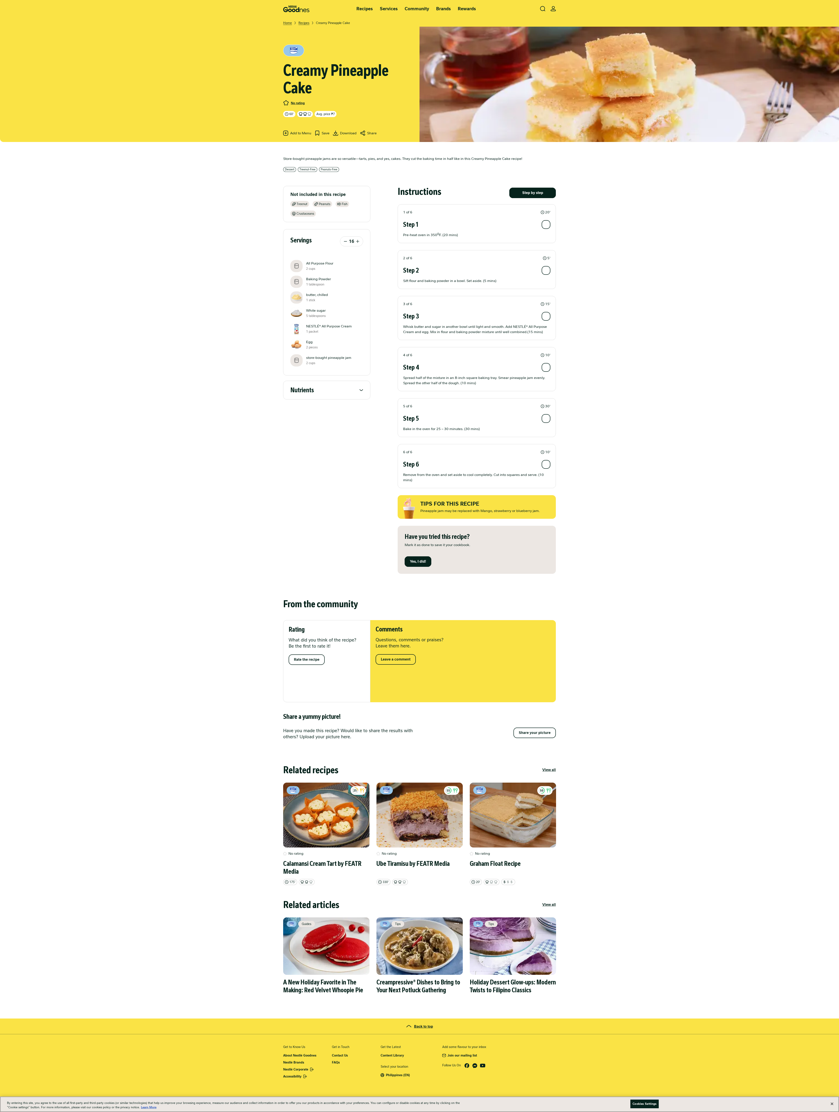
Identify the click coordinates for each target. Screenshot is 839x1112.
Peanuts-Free (329, 169)
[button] (476, 212)
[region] (419, 1104)
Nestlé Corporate (295, 1069)
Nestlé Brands (293, 1062)
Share (372, 133)
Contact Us (340, 1055)
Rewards (467, 9)
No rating (298, 103)
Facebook (467, 1065)
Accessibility (292, 1076)
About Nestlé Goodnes (299, 1055)
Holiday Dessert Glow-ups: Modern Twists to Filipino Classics (513, 986)
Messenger (474, 1065)
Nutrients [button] (302, 390)
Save (325, 133)
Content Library (392, 1055)
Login (553, 8)
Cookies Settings (645, 1104)
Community (417, 9)
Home (287, 23)
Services (389, 9)
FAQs (336, 1062)
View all (549, 770)
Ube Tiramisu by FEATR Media (413, 864)
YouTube (482, 1065)
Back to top (423, 1026)
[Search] (542, 8)
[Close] (832, 1104)
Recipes (364, 9)
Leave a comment (396, 659)
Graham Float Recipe (495, 864)
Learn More (148, 1107)
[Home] (296, 8)
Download (348, 133)
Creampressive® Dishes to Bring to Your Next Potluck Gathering (418, 986)
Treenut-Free (307, 169)
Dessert (289, 169)
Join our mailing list (462, 1055)
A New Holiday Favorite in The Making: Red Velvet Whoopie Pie (323, 986)
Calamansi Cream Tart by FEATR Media (322, 867)
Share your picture (535, 732)
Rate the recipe (306, 659)
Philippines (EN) (398, 1075)
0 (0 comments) (286, 103)
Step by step (532, 192)
